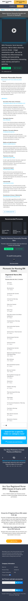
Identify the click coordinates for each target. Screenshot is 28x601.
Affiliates (16, 567)
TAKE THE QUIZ (17, 68)
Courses (9, 9)
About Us (4, 567)
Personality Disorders (17, 9)
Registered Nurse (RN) (3, 9)
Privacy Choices (5, 575)
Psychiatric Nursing (12, 9)
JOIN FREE (20, 6)
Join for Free (14, 541)
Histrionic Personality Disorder (24, 9)
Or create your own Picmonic (15, 442)
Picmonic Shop (5, 569)
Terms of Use (11, 595)
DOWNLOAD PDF (7, 71)
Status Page (17, 595)
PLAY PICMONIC (6, 68)
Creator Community (6, 572)
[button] (14, 505)
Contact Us (16, 569)
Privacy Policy (23, 593)
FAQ (15, 572)
